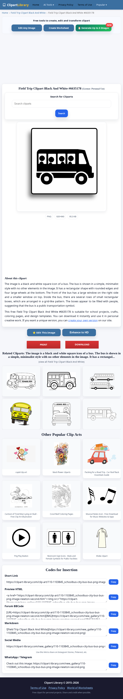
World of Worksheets (80, 688)
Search (61, 113)
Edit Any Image (26, 27)
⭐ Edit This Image (44, 332)
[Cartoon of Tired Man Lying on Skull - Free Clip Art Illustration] (21, 495)
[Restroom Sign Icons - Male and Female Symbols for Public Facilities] (61, 537)
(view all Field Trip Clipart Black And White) (61, 361)
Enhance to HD (79, 332)
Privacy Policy (65, 4)
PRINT (43, 344)
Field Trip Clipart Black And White (28, 12)
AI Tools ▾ (49, 4)
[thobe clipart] (101, 537)
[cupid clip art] (21, 453)
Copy (113, 582)
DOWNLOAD (82, 344)
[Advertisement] (61, 58)
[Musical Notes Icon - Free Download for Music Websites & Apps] (101, 495)
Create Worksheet (59, 27)
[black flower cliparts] (61, 453)
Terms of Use (85, 4)
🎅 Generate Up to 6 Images (94, 26)
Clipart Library (53, 682)
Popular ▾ (101, 4)
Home (36, 4)
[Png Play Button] (21, 537)
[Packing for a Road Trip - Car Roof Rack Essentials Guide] (101, 453)
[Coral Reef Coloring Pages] (61, 495)
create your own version (83, 320)
